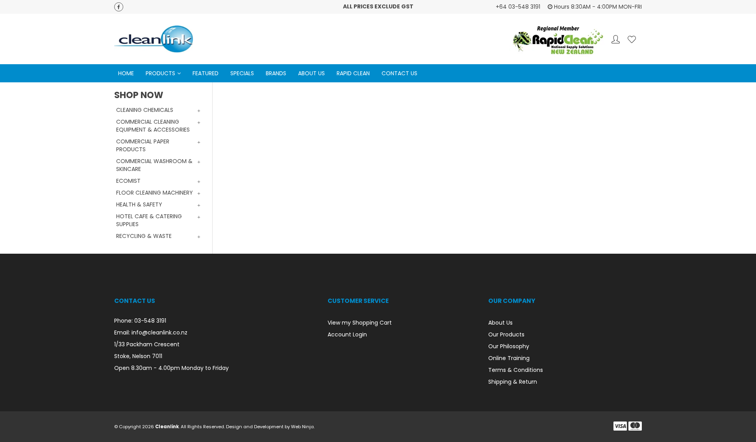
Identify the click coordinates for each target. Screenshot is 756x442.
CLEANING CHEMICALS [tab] (144, 110)
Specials (242, 73)
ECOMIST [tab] (128, 181)
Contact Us (399, 73)
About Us (311, 73)
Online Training (509, 358)
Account (615, 39)
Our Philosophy (508, 346)
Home (126, 73)
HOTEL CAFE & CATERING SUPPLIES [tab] (149, 220)
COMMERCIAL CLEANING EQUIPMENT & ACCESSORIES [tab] (153, 126)
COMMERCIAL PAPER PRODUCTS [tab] (142, 145)
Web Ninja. (303, 426)
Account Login (347, 334)
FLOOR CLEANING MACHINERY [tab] (154, 193)
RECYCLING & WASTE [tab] (144, 236)
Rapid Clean (353, 73)
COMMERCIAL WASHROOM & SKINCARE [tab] (154, 165)
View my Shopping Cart (360, 323)
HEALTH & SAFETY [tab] (139, 204)
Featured (206, 73)
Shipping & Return (512, 382)
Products (160, 73)
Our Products (506, 334)
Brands (276, 73)
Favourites (632, 39)
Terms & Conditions (515, 370)
